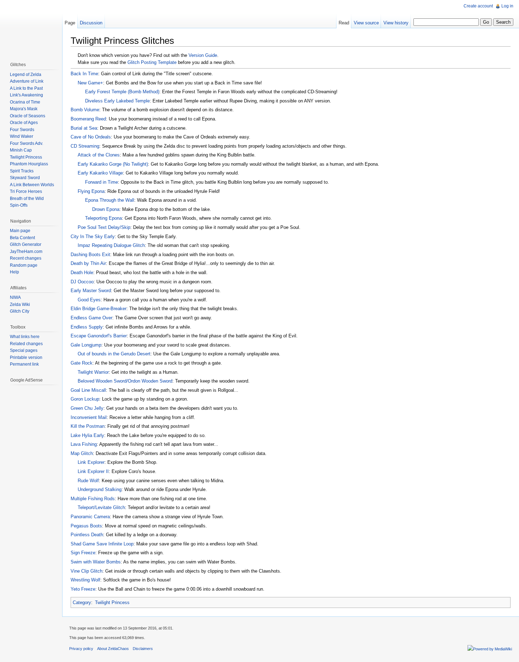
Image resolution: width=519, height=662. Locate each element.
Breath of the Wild (27, 198)
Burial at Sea (84, 128)
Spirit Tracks (22, 171)
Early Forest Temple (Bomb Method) (122, 91)
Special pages (23, 350)
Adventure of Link (26, 81)
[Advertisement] (31, 430)
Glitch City (19, 311)
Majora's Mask (23, 108)
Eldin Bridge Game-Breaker (98, 308)
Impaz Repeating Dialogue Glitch (111, 245)
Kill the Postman (88, 426)
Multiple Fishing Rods (93, 498)
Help (14, 272)
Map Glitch (82, 453)
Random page (23, 265)
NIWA (15, 297)
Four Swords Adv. (26, 143)
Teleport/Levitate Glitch (101, 507)
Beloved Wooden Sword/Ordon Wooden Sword (125, 381)
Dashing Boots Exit (90, 254)
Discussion (91, 22)
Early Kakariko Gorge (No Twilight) (113, 164)
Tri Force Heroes (26, 191)
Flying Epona (91, 191)
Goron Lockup (85, 399)
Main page (20, 230)
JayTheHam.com (26, 251)
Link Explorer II (93, 471)
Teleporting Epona (103, 218)
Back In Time (84, 73)
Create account (478, 6)
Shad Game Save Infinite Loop (102, 543)
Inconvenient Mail (89, 417)
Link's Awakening (26, 95)
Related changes (26, 343)
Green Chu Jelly (87, 408)
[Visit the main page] (31, 28)
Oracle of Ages (24, 122)
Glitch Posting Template (152, 62)
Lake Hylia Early (87, 435)
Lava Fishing (84, 444)
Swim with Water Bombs (96, 562)
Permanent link (24, 364)
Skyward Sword (25, 177)
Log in (507, 6)
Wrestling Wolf (85, 580)
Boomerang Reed (88, 119)
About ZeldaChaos (113, 648)
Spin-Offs (19, 205)
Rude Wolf (88, 480)
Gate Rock (82, 363)
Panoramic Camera (90, 516)
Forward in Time (101, 182)
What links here (25, 336)
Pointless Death (87, 534)
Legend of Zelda (25, 74)
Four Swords (22, 129)
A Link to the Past (26, 88)
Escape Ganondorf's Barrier (99, 335)
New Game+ (90, 82)
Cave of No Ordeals (91, 137)
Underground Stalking (99, 489)
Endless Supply (87, 327)
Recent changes (25, 258)
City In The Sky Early (93, 236)
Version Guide (203, 55)
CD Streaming (85, 146)
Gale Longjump (86, 345)
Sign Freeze (83, 552)
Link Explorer (91, 462)
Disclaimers (143, 648)
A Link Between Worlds (32, 184)
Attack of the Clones (99, 155)
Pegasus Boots (86, 525)
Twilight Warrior (93, 372)
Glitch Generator (25, 244)
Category (82, 602)
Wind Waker (21, 136)
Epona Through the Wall (109, 200)
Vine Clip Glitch (86, 571)
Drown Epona (105, 209)
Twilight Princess (112, 602)
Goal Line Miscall (88, 390)
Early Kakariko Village (100, 173)
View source (366, 22)
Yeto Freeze (83, 589)
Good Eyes (89, 299)
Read (344, 22)
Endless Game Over (91, 317)
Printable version (26, 357)
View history (395, 22)
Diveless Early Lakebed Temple (117, 101)
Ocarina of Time (25, 102)
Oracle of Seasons (27, 115)
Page (70, 22)
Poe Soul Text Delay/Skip (104, 227)
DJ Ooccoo (82, 281)
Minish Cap (21, 150)
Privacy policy (81, 648)
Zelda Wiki (20, 304)
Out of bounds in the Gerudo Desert (114, 353)
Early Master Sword (91, 290)
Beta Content (22, 237)
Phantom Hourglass (29, 163)
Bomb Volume (85, 109)
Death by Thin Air (88, 263)
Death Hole (82, 272)
